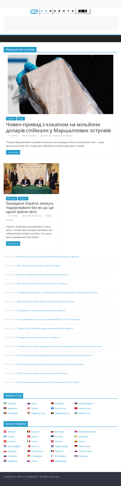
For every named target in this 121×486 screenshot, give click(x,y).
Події (21, 118)
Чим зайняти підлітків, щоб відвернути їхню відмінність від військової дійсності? (54, 355)
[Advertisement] (61, 24)
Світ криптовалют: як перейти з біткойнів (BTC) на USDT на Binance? (49, 319)
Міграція (12, 198)
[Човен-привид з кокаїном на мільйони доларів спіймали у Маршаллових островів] (60, 56)
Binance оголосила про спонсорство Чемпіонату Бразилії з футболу (48, 256)
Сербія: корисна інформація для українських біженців (42, 373)
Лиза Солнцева (29, 135)
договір (9, 219)
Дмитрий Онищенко (31, 215)
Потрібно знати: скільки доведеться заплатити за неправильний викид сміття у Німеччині (59, 346)
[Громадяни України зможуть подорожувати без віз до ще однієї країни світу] (31, 165)
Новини (11, 118)
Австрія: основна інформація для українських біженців (42, 274)
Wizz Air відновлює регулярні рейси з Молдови (39, 265)
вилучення (45, 135)
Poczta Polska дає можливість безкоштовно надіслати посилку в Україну (50, 364)
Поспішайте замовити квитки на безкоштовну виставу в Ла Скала (48, 382)
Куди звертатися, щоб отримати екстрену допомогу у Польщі (45, 301)
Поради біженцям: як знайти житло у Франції (38, 337)
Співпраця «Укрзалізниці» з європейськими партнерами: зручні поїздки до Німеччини (57, 292)
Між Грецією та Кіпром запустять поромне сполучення (42, 283)
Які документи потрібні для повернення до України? (41, 310)
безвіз (48, 215)
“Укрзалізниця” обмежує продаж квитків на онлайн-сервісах (45, 328)
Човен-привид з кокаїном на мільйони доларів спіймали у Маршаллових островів (58, 127)
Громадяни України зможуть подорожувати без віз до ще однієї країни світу (30, 207)
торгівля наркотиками (62, 135)
